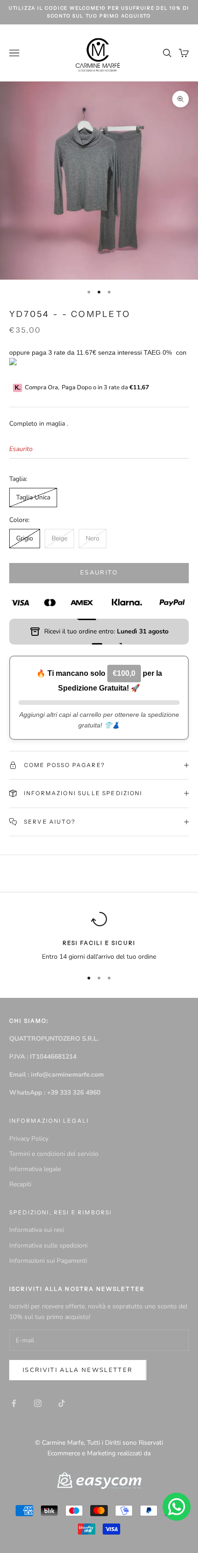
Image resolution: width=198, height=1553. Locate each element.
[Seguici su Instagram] (37, 1403)
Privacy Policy (28, 1138)
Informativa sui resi (36, 1229)
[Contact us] (177, 1507)
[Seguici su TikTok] (61, 1403)
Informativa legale (35, 1169)
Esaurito (99, 572)
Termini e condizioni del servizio (54, 1153)
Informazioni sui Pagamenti (48, 1260)
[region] (99, 936)
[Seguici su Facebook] (13, 1403)
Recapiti (20, 1184)
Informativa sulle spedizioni (48, 1245)
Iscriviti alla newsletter (78, 1370)
